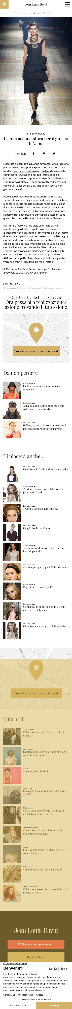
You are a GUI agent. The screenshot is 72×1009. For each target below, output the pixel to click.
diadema (46, 171)
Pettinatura (35, 288)
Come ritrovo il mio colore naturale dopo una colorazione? (43, 832)
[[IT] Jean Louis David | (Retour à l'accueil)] (36, 4)
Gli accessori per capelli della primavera (45, 567)
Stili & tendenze (9, 288)
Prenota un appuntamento (38, 944)
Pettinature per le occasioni (52, 288)
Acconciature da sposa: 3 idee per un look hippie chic (43, 549)
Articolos (14, 13)
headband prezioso (24, 171)
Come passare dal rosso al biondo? (42, 869)
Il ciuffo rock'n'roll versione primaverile (45, 469)
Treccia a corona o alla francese (40, 508)
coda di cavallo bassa (15, 243)
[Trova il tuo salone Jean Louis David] (4, 4)
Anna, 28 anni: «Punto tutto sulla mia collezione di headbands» (43, 407)
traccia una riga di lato (15, 229)
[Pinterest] (44, 153)
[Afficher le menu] (67, 4)
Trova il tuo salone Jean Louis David (36, 351)
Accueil (6, 13)
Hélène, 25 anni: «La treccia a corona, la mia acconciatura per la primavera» (45, 427)
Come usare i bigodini (35, 771)
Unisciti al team (36, 956)
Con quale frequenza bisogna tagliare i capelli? (44, 792)
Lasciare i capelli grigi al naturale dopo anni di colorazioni (44, 753)
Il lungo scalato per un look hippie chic (45, 626)
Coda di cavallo (23, 288)
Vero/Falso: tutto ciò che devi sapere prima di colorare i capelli (43, 812)
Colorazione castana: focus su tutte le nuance (44, 734)
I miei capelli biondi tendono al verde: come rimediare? (44, 851)
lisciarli (57, 232)
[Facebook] (34, 153)
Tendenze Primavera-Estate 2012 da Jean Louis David (43, 490)
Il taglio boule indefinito (36, 528)
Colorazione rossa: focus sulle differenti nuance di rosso (45, 891)
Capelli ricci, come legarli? (38, 587)
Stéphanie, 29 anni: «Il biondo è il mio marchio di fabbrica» (44, 608)
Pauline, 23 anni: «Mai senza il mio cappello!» (42, 388)
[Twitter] (54, 153)
